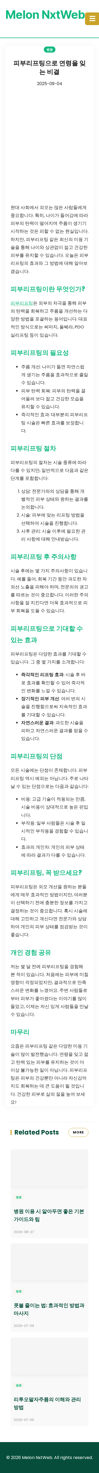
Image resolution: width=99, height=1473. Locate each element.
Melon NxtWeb (45, 14)
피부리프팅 (22, 303)
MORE (78, 1132)
